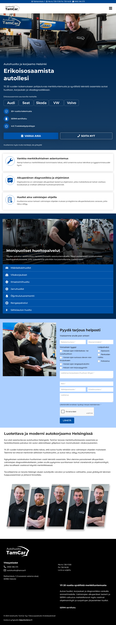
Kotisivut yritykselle (18, 620)
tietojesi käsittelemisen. (92, 404)
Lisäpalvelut (103, 347)
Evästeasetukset (49, 616)
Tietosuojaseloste (35, 616)
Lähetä (67, 420)
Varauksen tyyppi (68, 347)
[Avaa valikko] (110, 8)
